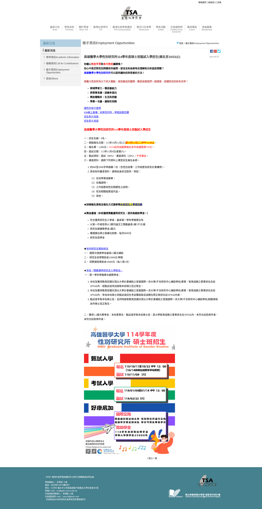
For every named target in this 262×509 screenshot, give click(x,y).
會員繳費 (207, 28)
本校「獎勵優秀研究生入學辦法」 (104, 270)
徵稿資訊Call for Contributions (62, 63)
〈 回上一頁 (151, 458)
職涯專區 (192, 28)
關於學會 (84, 28)
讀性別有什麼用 (92, 108)
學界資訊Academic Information (62, 57)
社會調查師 (176, 29)
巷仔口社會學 (144, 28)
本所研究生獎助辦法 (97, 248)
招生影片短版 (91, 117)
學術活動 (161, 28)
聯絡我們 (202, 2)
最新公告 (55, 28)
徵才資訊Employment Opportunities (57, 71)
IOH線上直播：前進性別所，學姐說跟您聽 (106, 112)
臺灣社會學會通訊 (122, 28)
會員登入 (212, 2)
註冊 (219, 2)
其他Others (52, 78)
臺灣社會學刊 (100, 28)
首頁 (181, 43)
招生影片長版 (91, 121)
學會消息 (69, 28)
